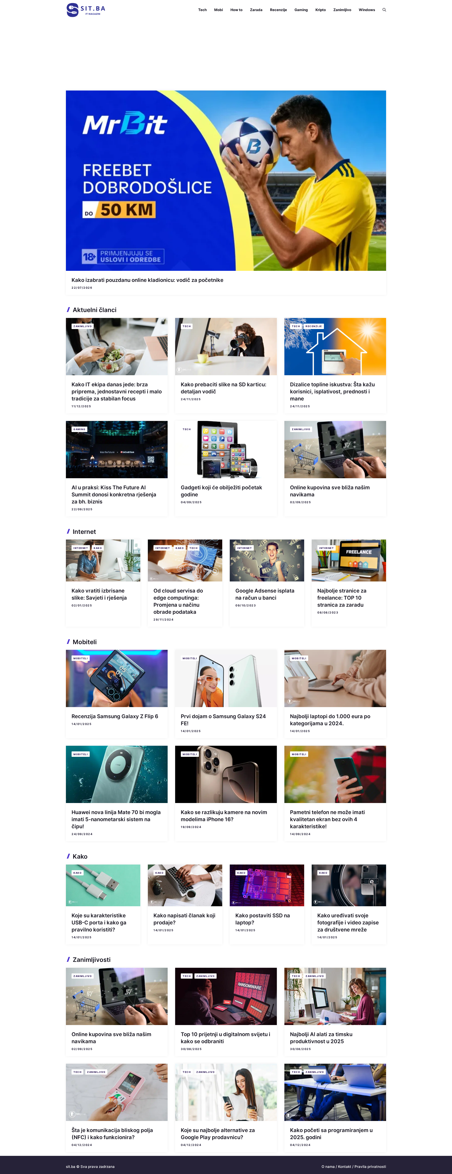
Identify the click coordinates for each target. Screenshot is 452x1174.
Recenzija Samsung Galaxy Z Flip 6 (115, 716)
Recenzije (278, 10)
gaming (79, 429)
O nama (328, 1166)
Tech (202, 10)
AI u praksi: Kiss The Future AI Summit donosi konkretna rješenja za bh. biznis (114, 494)
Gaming (301, 10)
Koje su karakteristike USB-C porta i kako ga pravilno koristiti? (99, 922)
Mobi (218, 10)
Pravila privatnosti (370, 1166)
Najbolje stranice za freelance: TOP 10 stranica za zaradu (342, 598)
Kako (98, 548)
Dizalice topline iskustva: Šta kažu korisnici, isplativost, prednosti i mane (332, 391)
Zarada (256, 10)
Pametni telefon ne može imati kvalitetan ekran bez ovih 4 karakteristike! (327, 819)
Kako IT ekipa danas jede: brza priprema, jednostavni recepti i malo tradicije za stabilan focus (117, 391)
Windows (367, 10)
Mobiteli (80, 658)
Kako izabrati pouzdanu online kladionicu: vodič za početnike (147, 280)
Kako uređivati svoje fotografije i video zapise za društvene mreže (348, 922)
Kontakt (344, 1166)
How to (236, 10)
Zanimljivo (342, 10)
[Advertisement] (226, 55)
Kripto (320, 10)
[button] (382, 10)
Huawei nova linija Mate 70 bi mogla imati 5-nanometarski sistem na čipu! (116, 819)
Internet (80, 548)
